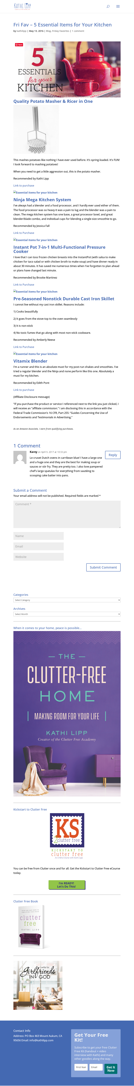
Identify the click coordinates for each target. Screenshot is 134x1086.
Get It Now (111, 1069)
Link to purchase (23, 185)
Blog (48, 30)
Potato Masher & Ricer (54, 101)
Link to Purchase (23, 233)
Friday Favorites (60, 30)
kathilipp (21, 30)
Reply (113, 455)
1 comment (78, 30)
